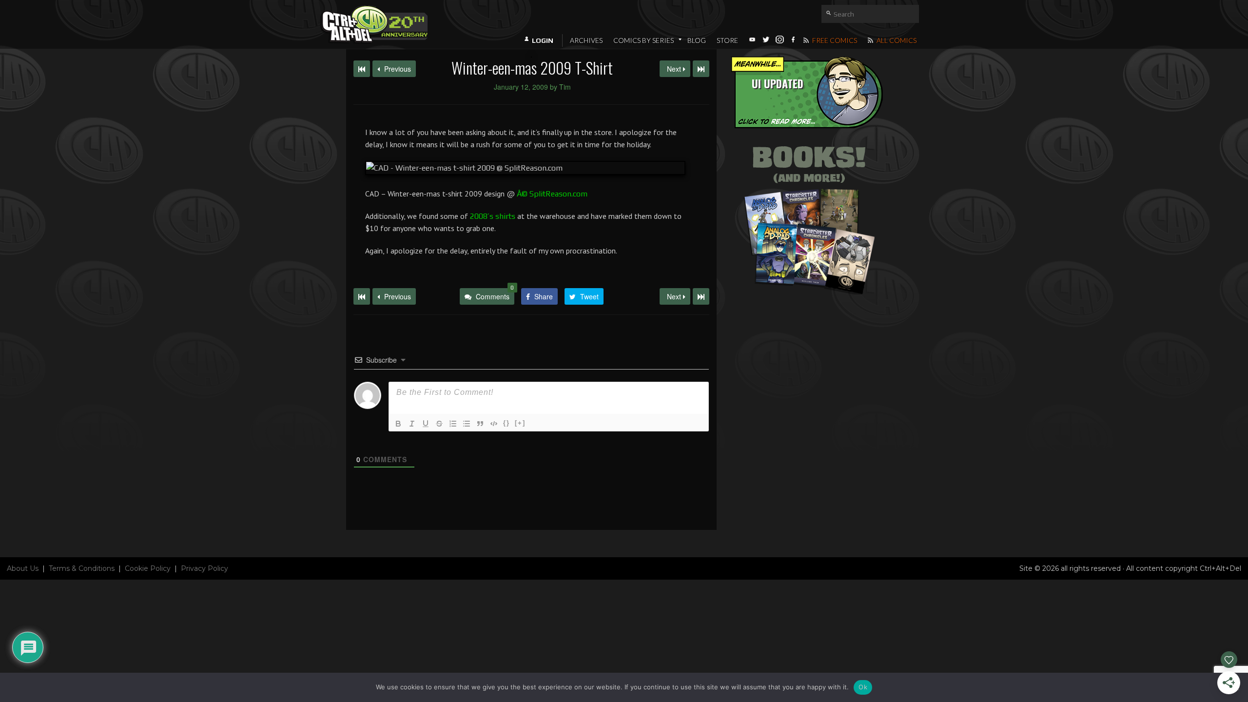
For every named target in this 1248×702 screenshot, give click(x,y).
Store (727, 40)
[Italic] (412, 423)
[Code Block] (494, 423)
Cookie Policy (148, 568)
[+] (520, 423)
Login (542, 40)
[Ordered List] (453, 423)
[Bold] (398, 423)
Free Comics (834, 40)
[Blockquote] (480, 423)
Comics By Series (643, 40)
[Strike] (439, 423)
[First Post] (361, 296)
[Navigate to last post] (701, 68)
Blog (696, 40)
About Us (23, 568)
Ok (862, 687)
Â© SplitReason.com (552, 193)
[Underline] (425, 423)
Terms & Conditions (82, 568)
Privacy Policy (204, 568)
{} (506, 423)
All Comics (895, 40)
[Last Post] (701, 296)
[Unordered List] (466, 423)
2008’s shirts (492, 216)
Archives (586, 40)
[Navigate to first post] (361, 68)
